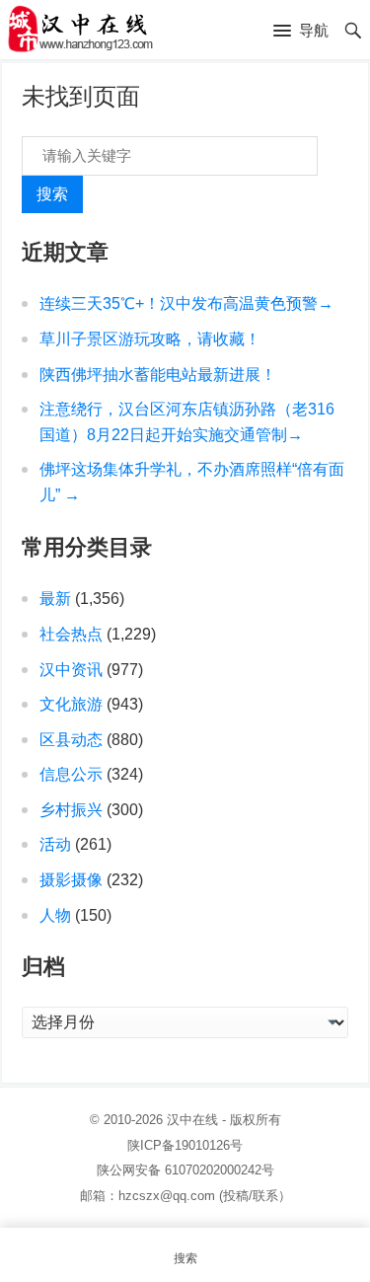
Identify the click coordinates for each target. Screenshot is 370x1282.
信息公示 (71, 774)
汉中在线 (192, 1119)
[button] (301, 31)
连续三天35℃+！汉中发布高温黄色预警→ (186, 303)
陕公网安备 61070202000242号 (185, 1170)
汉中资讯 (71, 669)
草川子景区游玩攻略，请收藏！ (149, 339)
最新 (55, 598)
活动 (55, 844)
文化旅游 (71, 704)
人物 (55, 915)
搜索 (52, 194)
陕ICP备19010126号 (185, 1145)
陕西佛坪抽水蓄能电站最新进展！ (157, 374)
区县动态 (71, 739)
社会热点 (71, 634)
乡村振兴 (71, 809)
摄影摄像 (71, 879)
